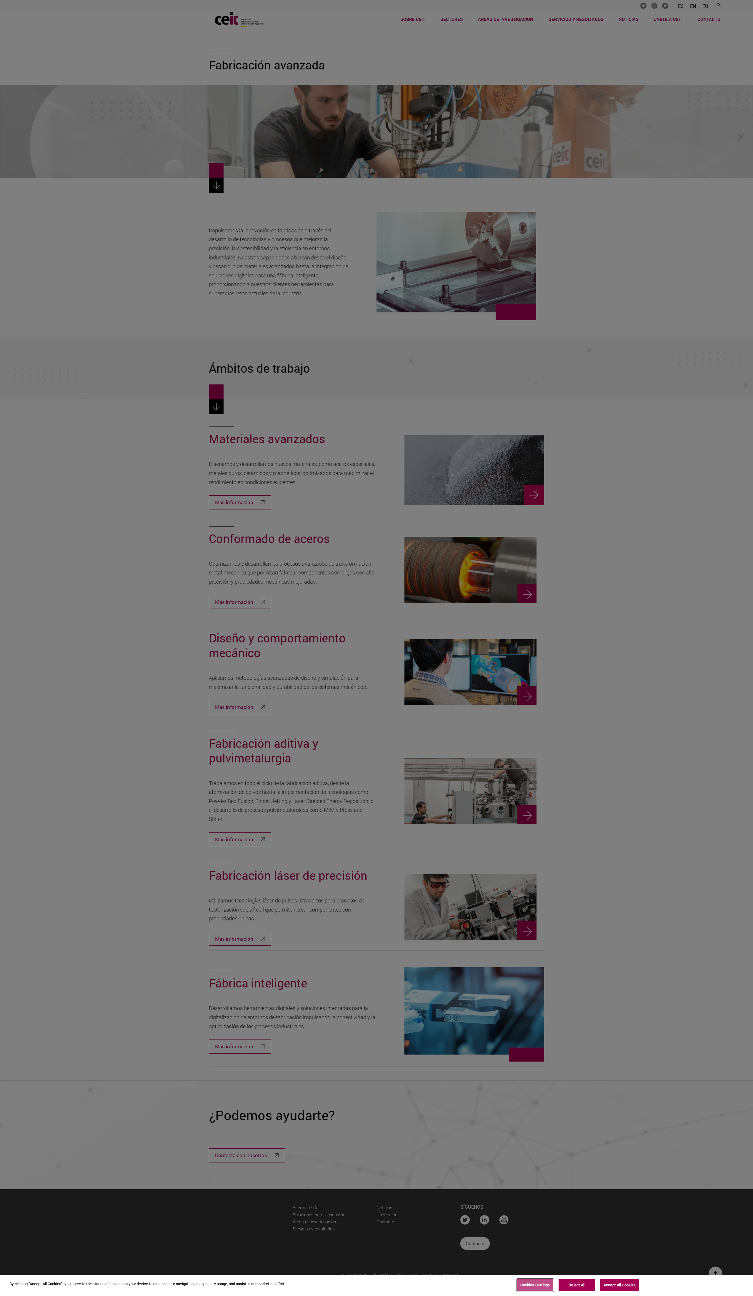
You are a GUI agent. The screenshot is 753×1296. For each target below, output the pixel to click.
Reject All (577, 1284)
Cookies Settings (535, 1284)
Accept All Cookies (620, 1284)
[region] (376, 1285)
